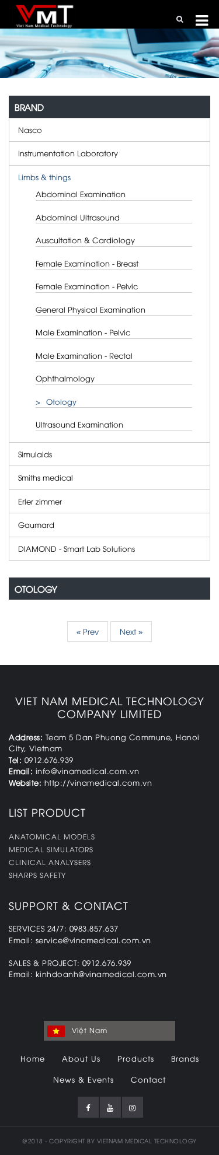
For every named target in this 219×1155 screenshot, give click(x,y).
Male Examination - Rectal (84, 355)
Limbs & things (44, 177)
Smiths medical (45, 477)
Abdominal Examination (81, 193)
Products (135, 1058)
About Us (81, 1058)
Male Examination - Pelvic (83, 332)
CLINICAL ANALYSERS (50, 862)
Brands (185, 1058)
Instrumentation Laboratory (68, 153)
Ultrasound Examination (79, 424)
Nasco (30, 129)
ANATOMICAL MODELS (52, 836)
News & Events (83, 1079)
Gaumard (36, 524)
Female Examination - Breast (87, 263)
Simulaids (35, 454)
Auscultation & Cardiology (85, 240)
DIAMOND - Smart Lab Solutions (76, 548)
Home (32, 1058)
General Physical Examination (90, 309)
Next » (131, 631)
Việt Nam (88, 1030)
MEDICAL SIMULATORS (51, 849)
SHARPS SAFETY (37, 875)
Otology (61, 401)
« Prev (88, 631)
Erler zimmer (40, 501)
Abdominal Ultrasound (78, 217)
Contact (148, 1079)
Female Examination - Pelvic (87, 286)
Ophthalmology (65, 378)
